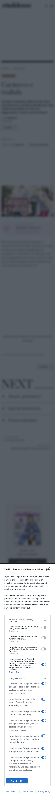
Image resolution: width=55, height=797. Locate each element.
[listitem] (27, 620)
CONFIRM (16, 781)
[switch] (43, 627)
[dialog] (27, 680)
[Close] (49, 570)
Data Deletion (11, 791)
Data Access (27, 791)
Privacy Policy (44, 791)
